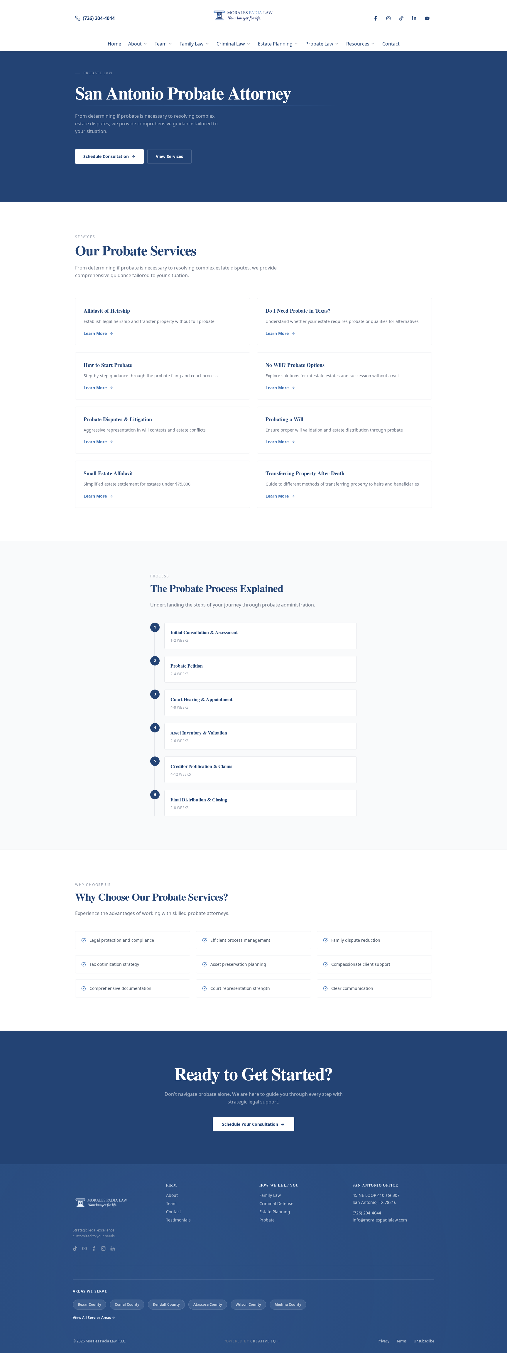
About (135, 44)
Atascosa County (207, 1304)
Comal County (127, 1304)
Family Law (192, 44)
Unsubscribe (424, 1341)
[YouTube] (427, 18)
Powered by (250, 1341)
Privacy (383, 1341)
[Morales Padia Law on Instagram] (103, 1248)
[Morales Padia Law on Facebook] (94, 1248)
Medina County (288, 1304)
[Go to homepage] (113, 1205)
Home (114, 44)
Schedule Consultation (106, 156)
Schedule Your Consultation (250, 1124)
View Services (169, 156)
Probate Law (319, 44)
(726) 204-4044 (99, 18)
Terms (401, 1341)
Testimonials (178, 1220)
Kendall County (166, 1304)
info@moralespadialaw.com (380, 1220)
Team (161, 44)
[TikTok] (401, 18)
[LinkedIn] (414, 18)
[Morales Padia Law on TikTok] (75, 1248)
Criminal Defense (276, 1203)
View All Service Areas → (94, 1317)
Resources (357, 44)
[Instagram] (388, 18)
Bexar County (89, 1304)
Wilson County (248, 1304)
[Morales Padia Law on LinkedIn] (112, 1248)
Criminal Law (231, 44)
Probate (267, 1220)
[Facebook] (375, 18)
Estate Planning (275, 44)
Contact (391, 44)
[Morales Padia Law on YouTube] (84, 1248)
